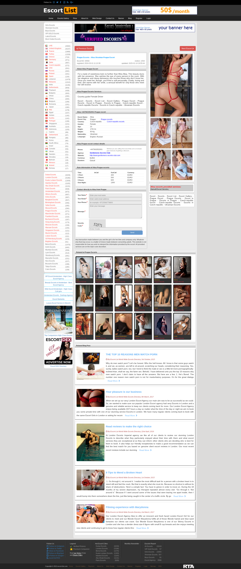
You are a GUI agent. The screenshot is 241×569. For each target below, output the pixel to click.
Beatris (117, 280)
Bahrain (52, 160)
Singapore (53, 124)
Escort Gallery (80, 566)
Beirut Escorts (50, 244)
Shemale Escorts (51, 28)
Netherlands (53, 87)
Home (51, 18)
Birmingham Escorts (53, 202)
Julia (77, 308)
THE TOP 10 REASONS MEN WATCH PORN (131, 354)
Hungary (52, 137)
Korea (51, 140)
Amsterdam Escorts (52, 191)
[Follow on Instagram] (54, 2)
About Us (84, 18)
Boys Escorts (50, 31)
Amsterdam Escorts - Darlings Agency (58, 295)
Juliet (175, 308)
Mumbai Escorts (51, 250)
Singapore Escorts (52, 230)
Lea (97, 308)
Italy (50, 110)
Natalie (98, 336)
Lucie (156, 336)
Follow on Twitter (55, 549)
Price (75, 18)
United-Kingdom (55, 48)
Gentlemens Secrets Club (100, 153)
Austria (51, 118)
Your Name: (82, 195)
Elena (176, 280)
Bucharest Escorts (52, 219)
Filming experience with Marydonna (127, 507)
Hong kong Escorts (52, 222)
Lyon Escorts (50, 253)
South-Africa (53, 143)
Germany (52, 60)
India (51, 85)
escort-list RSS (54, 558)
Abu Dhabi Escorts (52, 186)
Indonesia (52, 129)
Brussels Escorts (51, 264)
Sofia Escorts (50, 205)
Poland (51, 73)
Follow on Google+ (57, 556)
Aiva (77, 280)
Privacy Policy (77, 555)
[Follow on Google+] (71, 2)
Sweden (52, 154)
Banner (121, 18)
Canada (52, 149)
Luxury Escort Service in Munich (58, 303)
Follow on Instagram (56, 546)
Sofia (175, 336)
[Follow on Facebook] (61, 2)
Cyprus (51, 132)
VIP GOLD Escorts (52, 34)
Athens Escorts (51, 194)
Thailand (52, 90)
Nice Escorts (50, 261)
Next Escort (187, 48)
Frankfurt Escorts (51, 216)
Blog (130, 18)
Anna (136, 308)
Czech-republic (55, 65)
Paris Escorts (50, 189)
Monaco (52, 163)
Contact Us (110, 18)
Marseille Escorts (51, 258)
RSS (160, 566)
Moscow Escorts (51, 225)
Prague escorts (106, 119)
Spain (51, 76)
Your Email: (82, 198)
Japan (51, 107)
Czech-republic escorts (115, 122)
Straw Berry (138, 280)
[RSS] (68, 2)
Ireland (51, 165)
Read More (113, 381)
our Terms (77, 553)
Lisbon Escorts (50, 236)
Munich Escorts (51, 233)
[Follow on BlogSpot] (64, 2)
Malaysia (52, 82)
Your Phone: (82, 202)
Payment (91, 566)
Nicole (78, 336)
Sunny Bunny (100, 280)
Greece (52, 57)
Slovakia (52, 157)
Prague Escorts (51, 211)
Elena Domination (121, 336)
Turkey (51, 54)
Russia (51, 71)
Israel (51, 146)
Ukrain (51, 151)
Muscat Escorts (51, 208)
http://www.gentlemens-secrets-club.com (105, 155)
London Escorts (51, 177)
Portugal (52, 121)
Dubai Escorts (50, 175)
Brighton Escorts (51, 241)
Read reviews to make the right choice (128, 426)
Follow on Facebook (56, 551)
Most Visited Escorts (53, 39)
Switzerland (53, 135)
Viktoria (137, 336)
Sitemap (153, 566)
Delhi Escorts (50, 247)
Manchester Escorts (52, 214)
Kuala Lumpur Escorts (53, 180)
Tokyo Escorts (50, 266)
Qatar (51, 62)
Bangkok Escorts (51, 200)
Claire (156, 308)
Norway (52, 168)
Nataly (117, 308)
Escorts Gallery (63, 18)
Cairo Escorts (50, 269)
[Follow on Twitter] (57, 2)
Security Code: (81, 224)
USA (50, 68)
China (51, 98)
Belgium (52, 101)
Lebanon (52, 79)
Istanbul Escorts (51, 183)
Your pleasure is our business (124, 391)
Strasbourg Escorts (52, 255)
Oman (51, 96)
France (51, 51)
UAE (50, 46)
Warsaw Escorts (51, 227)
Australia (52, 126)
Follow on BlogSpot (56, 553)
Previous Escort (85, 48)
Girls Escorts (50, 25)
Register (139, 18)
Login (148, 18)
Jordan (51, 115)
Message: (81, 211)
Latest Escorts (50, 36)
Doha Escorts (50, 197)
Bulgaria (52, 93)
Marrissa (157, 280)
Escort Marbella (58, 299)
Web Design (97, 18)
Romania (52, 104)
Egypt (51, 112)
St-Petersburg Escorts (53, 239)
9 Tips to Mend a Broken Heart (124, 472)
